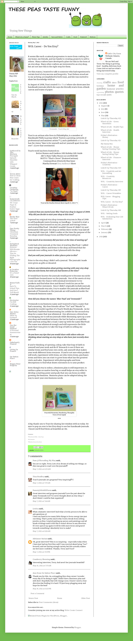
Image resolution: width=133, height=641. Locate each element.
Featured (83, 37)
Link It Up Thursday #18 (111, 210)
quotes (119, 92)
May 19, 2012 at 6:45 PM (42, 589)
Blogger (77, 627)
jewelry (120, 89)
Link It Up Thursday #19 (111, 190)
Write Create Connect (74, 610)
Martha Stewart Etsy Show (35, 442)
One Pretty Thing (14, 229)
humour (111, 89)
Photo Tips (36, 37)
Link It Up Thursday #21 (111, 140)
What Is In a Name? (22, 37)
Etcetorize (14, 300)
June (103, 112)
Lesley (36, 509)
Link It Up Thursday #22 (111, 118)
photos (109, 92)
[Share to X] (38, 447)
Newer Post (33, 598)
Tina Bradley (38, 477)
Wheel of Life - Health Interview (110, 131)
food (121, 82)
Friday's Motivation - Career (109, 186)
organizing (100, 92)
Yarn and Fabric (57, 37)
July (103, 109)
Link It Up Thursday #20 (111, 168)
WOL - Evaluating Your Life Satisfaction (112, 218)
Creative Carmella (14, 188)
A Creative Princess (14, 270)
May (103, 115)
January (104, 232)
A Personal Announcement (15, 332)
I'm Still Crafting (13, 303)
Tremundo (32, 439)
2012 (101, 103)
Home (10, 37)
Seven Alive (15, 174)
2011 (101, 237)
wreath (103, 95)
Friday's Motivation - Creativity (109, 164)
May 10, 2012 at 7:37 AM (42, 566)
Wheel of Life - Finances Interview (111, 158)
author (80, 140)
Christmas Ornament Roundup (14, 234)
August (104, 106)
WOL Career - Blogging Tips (110, 197)
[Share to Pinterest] (42, 447)
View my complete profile (107, 74)
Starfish (21, 120)
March (104, 226)
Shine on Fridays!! (13, 316)
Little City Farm (114, 54)
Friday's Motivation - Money (109, 136)
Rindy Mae (14, 217)
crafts (107, 82)
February (105, 229)
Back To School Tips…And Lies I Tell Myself (15, 289)
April (103, 223)
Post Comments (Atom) (48, 602)
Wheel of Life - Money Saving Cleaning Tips (110, 148)
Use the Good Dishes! (13, 327)
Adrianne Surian (40, 539)
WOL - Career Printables (111, 193)
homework (15, 199)
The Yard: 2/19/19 (14, 220)
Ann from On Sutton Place (44, 573)
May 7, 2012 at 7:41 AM (41, 501)
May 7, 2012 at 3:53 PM (41, 552)
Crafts (68, 37)
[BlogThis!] (36, 447)
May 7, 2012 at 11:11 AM (41, 531)
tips (98, 95)
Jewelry (45, 37)
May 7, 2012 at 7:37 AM (41, 483)
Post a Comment (37, 593)
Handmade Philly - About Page (36, 436)
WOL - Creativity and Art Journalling (111, 172)
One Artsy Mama (14, 313)
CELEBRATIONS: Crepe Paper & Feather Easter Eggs (15, 205)
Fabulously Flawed (15, 343)
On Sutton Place (14, 357)
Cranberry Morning (41, 559)
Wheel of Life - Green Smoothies (110, 123)
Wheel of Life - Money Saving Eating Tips (110, 153)
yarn (109, 94)
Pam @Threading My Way (44, 460)
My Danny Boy (107, 144)
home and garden (110, 87)
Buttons (92, 37)
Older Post (85, 598)
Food (75, 37)
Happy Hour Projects (15, 365)
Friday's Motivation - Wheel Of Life (109, 206)
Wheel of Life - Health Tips (112, 127)
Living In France (14, 350)
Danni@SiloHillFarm (42, 490)
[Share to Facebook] (40, 447)
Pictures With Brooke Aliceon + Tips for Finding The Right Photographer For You (15, 254)
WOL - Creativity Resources (108, 177)
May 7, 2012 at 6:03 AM (42, 469)
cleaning (99, 83)
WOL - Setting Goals (109, 213)
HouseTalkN (15, 283)
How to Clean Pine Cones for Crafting (15, 178)
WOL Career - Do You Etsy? (112, 202)
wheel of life (38, 450)
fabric (114, 83)
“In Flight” (14, 191)
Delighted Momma (14, 245)
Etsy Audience (63, 163)
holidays (100, 86)
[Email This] (34, 447)
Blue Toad (61, 84)
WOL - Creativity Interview (112, 182)
